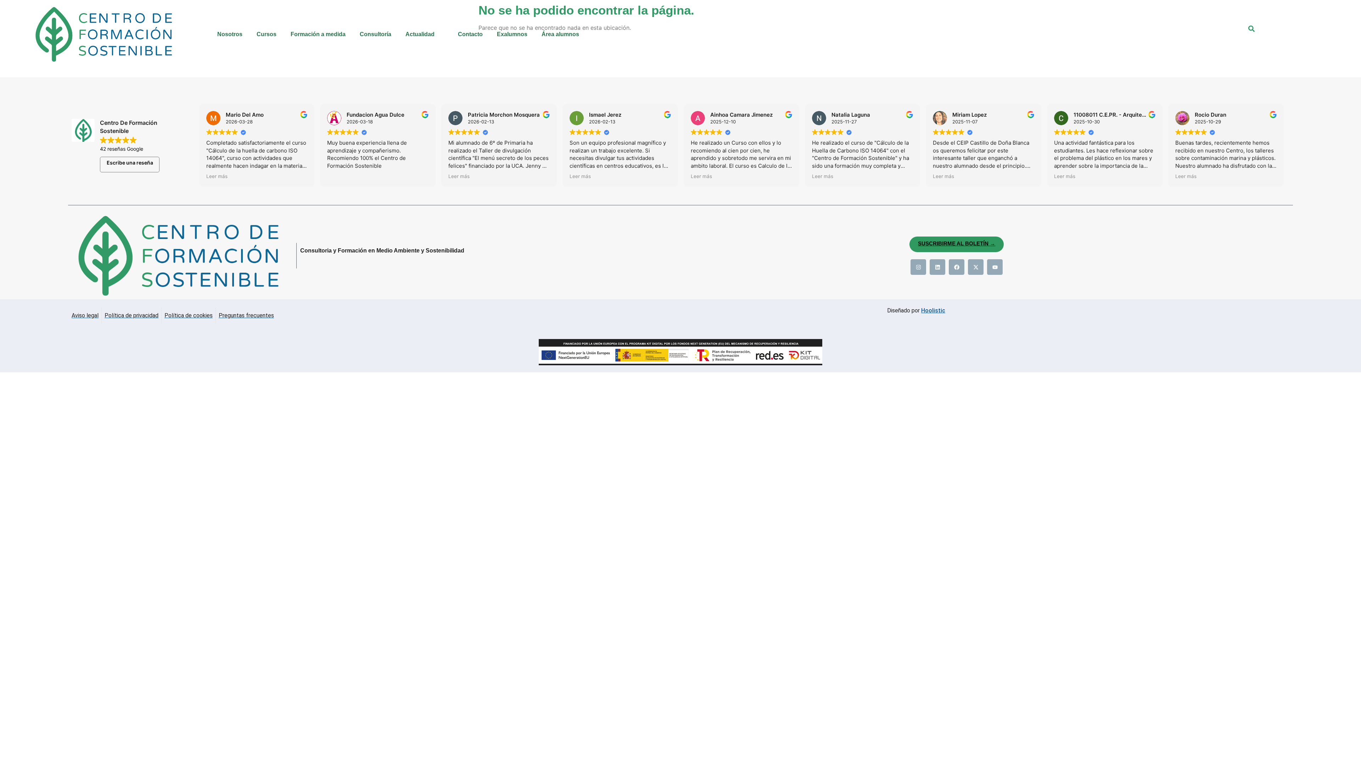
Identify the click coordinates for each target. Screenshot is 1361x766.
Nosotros (229, 34)
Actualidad (420, 34)
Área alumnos (560, 34)
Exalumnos (512, 34)
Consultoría (375, 34)
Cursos (266, 34)
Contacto (470, 34)
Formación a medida (318, 34)
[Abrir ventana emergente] (1256, 33)
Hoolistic (933, 310)
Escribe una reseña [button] (130, 163)
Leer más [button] (217, 176)
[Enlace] (918, 267)
